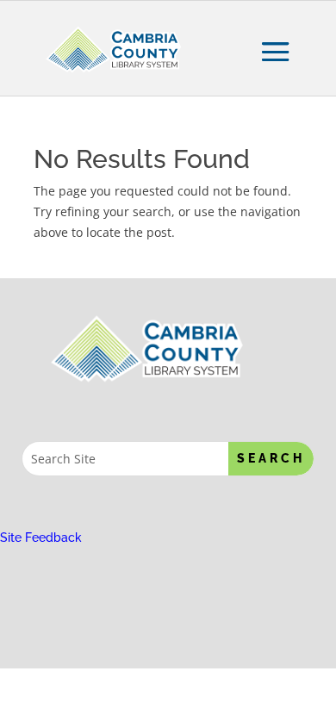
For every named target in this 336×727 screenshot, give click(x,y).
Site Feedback (41, 537)
